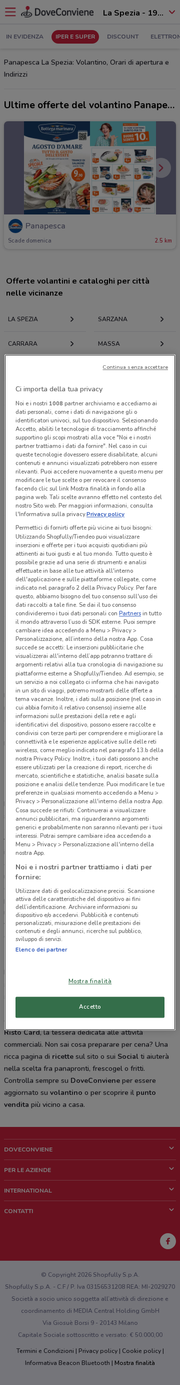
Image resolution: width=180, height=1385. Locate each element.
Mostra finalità (90, 982)
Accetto (90, 1007)
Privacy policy (105, 515)
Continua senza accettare (135, 367)
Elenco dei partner (41, 950)
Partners (130, 613)
